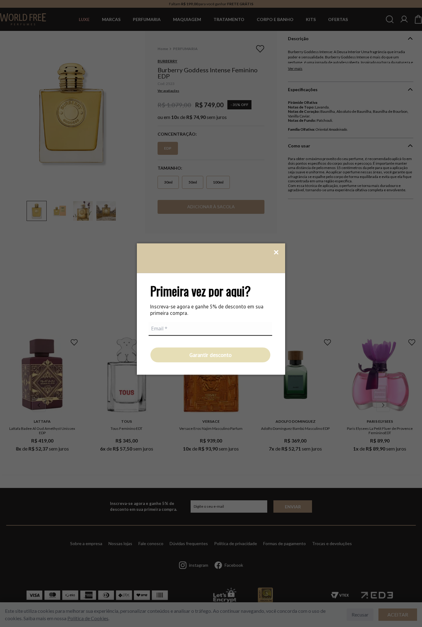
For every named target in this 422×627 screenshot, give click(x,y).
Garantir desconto (210, 354)
